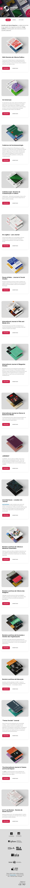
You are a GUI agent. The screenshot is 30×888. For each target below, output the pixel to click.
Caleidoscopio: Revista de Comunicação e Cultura (11, 192)
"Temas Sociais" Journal (10, 720)
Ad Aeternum (6, 100)
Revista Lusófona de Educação (12, 679)
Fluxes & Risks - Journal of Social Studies (13, 278)
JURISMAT (5, 456)
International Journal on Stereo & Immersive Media (13, 413)
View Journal (6, 68)
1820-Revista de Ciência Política (13, 57)
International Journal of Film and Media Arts (13, 322)
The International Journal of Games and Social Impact (14, 768)
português (21, 19)
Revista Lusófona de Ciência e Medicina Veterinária (12, 547)
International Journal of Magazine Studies (13, 365)
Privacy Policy (13, 875)
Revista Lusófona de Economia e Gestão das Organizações (13, 635)
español (14, 19)
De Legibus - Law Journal (10, 235)
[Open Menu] (1, 8)
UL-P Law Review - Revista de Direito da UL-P (12, 810)
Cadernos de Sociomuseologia (12, 145)
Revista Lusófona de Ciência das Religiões (13, 591)
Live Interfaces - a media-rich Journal (12, 500)
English (8, 19)
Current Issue (15, 68)
